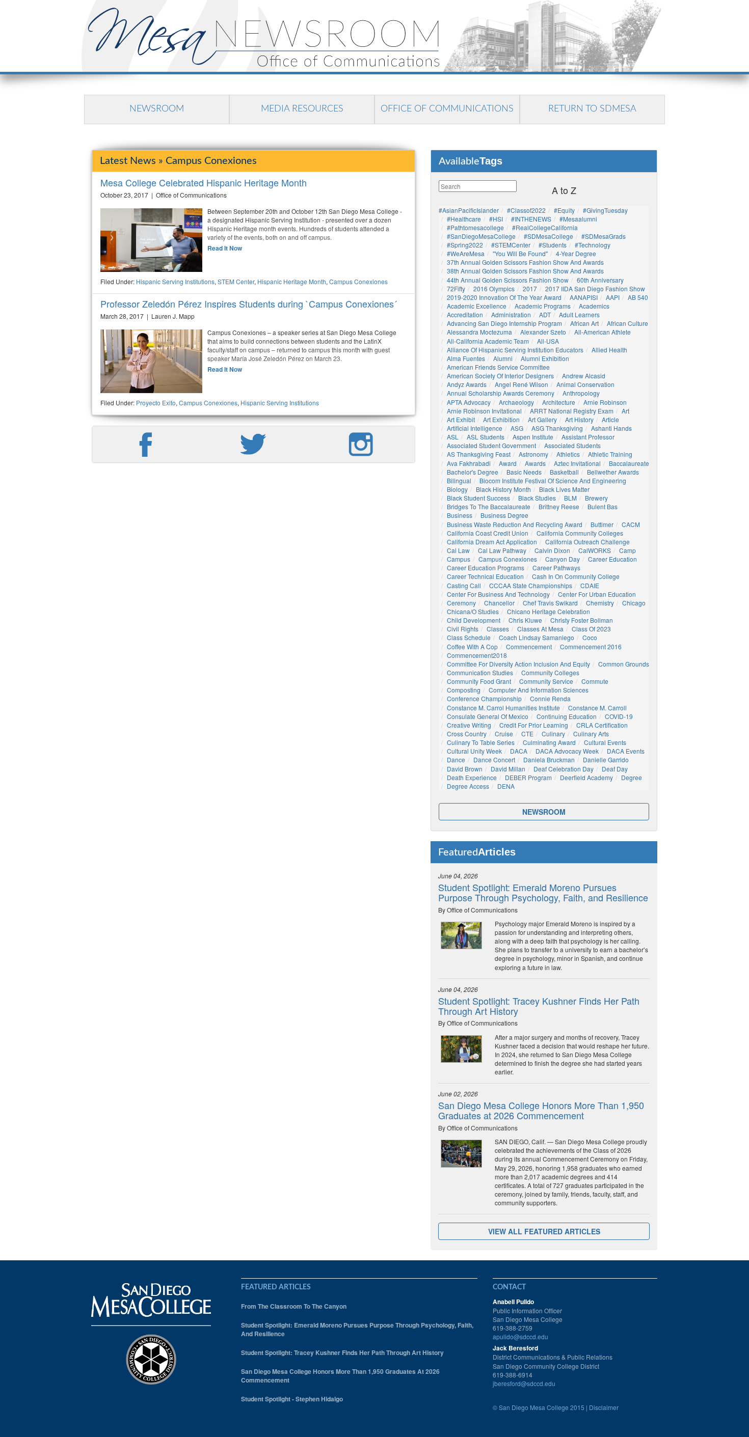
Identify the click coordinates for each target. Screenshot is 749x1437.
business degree (504, 515)
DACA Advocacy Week (567, 751)
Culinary (553, 733)
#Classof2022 (526, 210)
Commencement (529, 646)
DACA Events (626, 751)
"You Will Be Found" (520, 253)
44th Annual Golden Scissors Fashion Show (508, 279)
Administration (511, 314)
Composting (463, 689)
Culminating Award (549, 742)
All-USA (548, 341)
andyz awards (467, 384)
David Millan (508, 768)
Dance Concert (494, 759)
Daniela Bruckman (549, 759)
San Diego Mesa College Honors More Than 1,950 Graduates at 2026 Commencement (541, 1110)
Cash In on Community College (576, 576)
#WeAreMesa (466, 253)
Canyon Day (562, 559)
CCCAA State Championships (530, 585)
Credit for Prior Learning (533, 725)
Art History (579, 419)
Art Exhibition (501, 419)
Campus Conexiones (358, 281)
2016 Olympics (494, 288)
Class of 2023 (591, 628)
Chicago (634, 602)
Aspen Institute (533, 436)
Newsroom (156, 109)
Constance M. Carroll (597, 707)
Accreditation (465, 314)
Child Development (473, 620)
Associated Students (572, 445)
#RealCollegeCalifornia (545, 227)
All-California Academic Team (488, 341)
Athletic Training (610, 454)
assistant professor (587, 436)
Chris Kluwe (525, 620)
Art (625, 410)
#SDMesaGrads (603, 236)
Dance (456, 759)
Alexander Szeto (543, 331)
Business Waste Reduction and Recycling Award (514, 524)
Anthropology (581, 393)
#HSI (496, 218)
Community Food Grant (479, 681)
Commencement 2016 (591, 646)
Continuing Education (567, 716)
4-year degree (576, 253)
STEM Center (236, 281)
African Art (584, 323)
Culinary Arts (591, 733)
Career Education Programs (485, 567)
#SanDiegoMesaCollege (481, 236)
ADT (545, 314)
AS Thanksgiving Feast (479, 454)
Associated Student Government (491, 445)
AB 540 (638, 297)
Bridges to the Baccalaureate (488, 506)
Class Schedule (469, 637)
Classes (498, 628)
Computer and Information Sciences (538, 689)
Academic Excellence (476, 305)
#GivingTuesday (605, 210)
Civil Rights (462, 628)
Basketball (564, 471)
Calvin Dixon (552, 550)
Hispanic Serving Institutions (175, 281)
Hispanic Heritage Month (291, 281)
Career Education (612, 559)
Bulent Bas (602, 506)
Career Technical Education (485, 576)
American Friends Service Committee (498, 367)
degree (631, 777)
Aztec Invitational (577, 463)
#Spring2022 (465, 244)
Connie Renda (550, 698)
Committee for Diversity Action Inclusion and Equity (518, 663)
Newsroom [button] (544, 812)
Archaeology (516, 402)
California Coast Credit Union (487, 533)
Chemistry (600, 602)
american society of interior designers (500, 375)
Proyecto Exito (156, 402)
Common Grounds (623, 663)
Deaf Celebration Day (563, 768)
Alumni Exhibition (545, 358)
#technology (592, 244)
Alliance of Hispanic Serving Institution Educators (515, 349)
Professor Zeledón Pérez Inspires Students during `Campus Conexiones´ (248, 303)
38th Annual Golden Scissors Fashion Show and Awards (525, 270)
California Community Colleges (580, 533)
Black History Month (503, 489)
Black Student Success (478, 497)
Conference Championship (484, 698)
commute (594, 681)
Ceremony (461, 602)
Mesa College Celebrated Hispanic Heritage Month (203, 182)
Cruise (504, 733)
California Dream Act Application (492, 541)
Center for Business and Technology (498, 594)
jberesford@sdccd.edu (524, 1383)
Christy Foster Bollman (581, 620)
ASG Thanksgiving (557, 428)
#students (553, 244)
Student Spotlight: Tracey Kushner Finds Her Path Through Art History (538, 1005)
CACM (631, 524)
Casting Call (464, 585)
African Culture (627, 323)
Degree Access (468, 786)
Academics (594, 305)
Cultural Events (605, 742)
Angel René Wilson (521, 384)
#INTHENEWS (531, 218)
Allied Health (609, 349)
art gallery (542, 419)
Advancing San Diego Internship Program (504, 323)
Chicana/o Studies (473, 611)
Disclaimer (604, 1407)
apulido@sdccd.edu (520, 1336)
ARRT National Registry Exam (571, 410)
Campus (458, 559)
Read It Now (224, 248)
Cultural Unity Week (474, 751)
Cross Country (467, 733)
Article (610, 419)
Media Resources (302, 109)
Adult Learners (579, 314)
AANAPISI (584, 297)
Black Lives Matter (564, 489)
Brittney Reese (559, 506)
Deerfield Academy (586, 777)
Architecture (558, 402)
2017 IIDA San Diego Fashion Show (595, 288)
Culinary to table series (481, 742)
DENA (506, 786)
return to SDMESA (592, 109)
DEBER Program (528, 777)
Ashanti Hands (611, 428)
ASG (517, 428)
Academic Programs (543, 305)
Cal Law (458, 550)
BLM (570, 497)
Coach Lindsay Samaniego (536, 637)
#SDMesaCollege (548, 236)
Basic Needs (524, 471)
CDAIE (589, 585)
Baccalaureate (629, 463)
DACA (518, 751)
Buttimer (602, 524)
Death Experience (472, 777)
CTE (527, 733)
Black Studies (537, 497)
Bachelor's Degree (472, 471)
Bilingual (459, 480)
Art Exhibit (461, 419)
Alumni (503, 358)
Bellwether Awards (613, 471)
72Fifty (456, 288)
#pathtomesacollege (475, 227)
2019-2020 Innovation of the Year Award (504, 297)
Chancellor (499, 602)
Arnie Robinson (605, 402)
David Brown (465, 768)
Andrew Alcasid (583, 375)
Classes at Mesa (540, 628)
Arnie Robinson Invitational (484, 410)
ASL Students (485, 436)
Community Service (546, 681)
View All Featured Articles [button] (544, 1231)
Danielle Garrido (606, 759)
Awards (535, 463)
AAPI (613, 297)
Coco (589, 637)
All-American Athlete (602, 331)
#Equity (564, 210)
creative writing (469, 725)
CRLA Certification (602, 725)
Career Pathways (556, 567)
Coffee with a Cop (472, 646)
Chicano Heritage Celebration (548, 611)
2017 (530, 288)
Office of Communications (447, 109)
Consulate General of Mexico (487, 716)
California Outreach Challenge (587, 541)
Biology (457, 489)
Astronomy (533, 454)
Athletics (568, 454)
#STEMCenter (510, 244)
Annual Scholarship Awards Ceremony (500, 393)
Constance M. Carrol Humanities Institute (503, 707)
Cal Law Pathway (502, 550)
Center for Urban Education (597, 594)
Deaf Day (615, 768)
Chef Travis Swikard (550, 602)
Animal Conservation (585, 384)
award (508, 463)
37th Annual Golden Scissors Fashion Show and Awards (525, 262)
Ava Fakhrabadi (469, 463)
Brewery (596, 497)
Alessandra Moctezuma (479, 331)
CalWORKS (594, 550)
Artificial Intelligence (474, 428)
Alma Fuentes (466, 358)
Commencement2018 (477, 655)
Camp (627, 550)
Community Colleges (550, 672)
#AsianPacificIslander (469, 210)
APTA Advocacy (469, 402)
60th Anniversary (600, 279)
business (459, 515)
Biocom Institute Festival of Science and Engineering (552, 480)
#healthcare (464, 218)
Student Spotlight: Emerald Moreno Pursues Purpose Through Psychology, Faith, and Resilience (543, 892)
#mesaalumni (578, 218)
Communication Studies (480, 672)
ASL (453, 436)
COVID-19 (619, 716)
